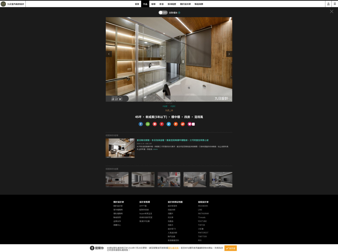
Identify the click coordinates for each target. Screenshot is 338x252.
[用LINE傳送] (148, 124)
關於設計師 (185, 4)
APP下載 (143, 205)
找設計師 (171, 209)
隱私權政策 (173, 247)
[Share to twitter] (169, 124)
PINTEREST (203, 232)
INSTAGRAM (203, 213)
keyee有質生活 (145, 213)
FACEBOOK (203, 205)
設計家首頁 (172, 205)
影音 (161, 4)
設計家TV (172, 228)
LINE (200, 209)
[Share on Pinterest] (162, 124)
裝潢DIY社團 (144, 221)
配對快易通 (144, 209)
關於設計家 (118, 201)
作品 (145, 4)
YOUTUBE (202, 221)
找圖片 (170, 213)
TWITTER (202, 236)
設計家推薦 (144, 201)
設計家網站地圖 (175, 201)
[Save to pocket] (155, 124)
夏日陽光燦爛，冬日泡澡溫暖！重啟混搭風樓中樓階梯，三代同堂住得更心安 (173, 140)
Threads (201, 217)
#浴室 (165, 106)
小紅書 (201, 228)
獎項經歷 (172, 4)
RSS (199, 240)
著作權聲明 (118, 209)
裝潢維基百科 (173, 240)
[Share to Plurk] (176, 124)
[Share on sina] (183, 124)
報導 (153, 4)
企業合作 (117, 221)
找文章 (170, 217)
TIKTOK (201, 225)
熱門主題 (171, 236)
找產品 (170, 221)
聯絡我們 (117, 217)
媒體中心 (117, 225)
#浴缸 (173, 106)
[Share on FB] (141, 124)
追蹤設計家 (203, 201)
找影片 (170, 225)
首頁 (137, 4)
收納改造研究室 (145, 217)
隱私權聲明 (118, 213)
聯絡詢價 (199, 4)
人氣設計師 (172, 232)
